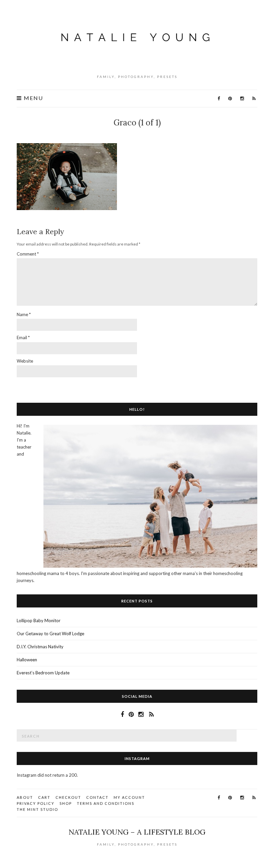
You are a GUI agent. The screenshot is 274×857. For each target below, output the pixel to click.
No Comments (139, 134)
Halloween (27, 659)
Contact (97, 797)
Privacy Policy (35, 803)
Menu (32, 98)
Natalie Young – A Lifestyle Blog (137, 832)
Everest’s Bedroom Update (43, 672)
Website (25, 361)
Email (23, 337)
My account (129, 797)
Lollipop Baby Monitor (38, 620)
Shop (65, 803)
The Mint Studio (37, 809)
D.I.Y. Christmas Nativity (40, 646)
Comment (28, 254)
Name (24, 314)
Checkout (68, 797)
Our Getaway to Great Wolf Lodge (50, 633)
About (25, 797)
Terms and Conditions (105, 803)
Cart (44, 797)
